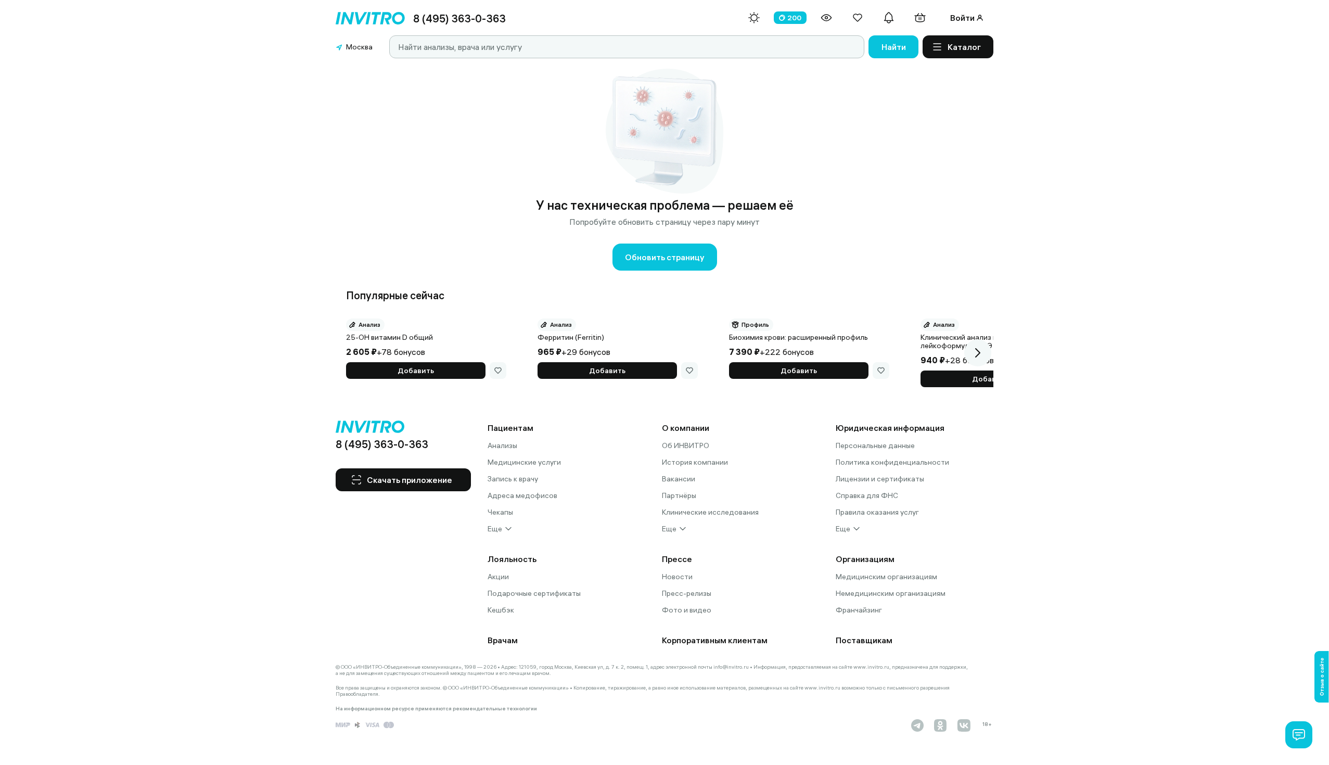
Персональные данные (875, 445)
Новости (677, 576)
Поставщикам (864, 640)
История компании (695, 462)
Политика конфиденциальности (892, 462)
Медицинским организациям (886, 576)
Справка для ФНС (867, 495)
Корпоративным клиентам (715, 640)
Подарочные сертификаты (534, 593)
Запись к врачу (513, 478)
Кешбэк (501, 610)
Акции (498, 576)
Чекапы (500, 512)
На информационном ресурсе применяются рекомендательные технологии (436, 709)
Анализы (502, 445)
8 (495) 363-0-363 (459, 18)
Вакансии (678, 478)
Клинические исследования (710, 512)
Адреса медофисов (522, 495)
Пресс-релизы (686, 593)
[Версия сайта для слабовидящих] (826, 17)
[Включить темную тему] (754, 17)
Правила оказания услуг (877, 512)
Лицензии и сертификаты (880, 478)
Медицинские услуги (524, 462)
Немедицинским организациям (890, 593)
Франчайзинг (859, 610)
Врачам (503, 640)
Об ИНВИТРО (685, 445)
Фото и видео (686, 610)
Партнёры (679, 495)
